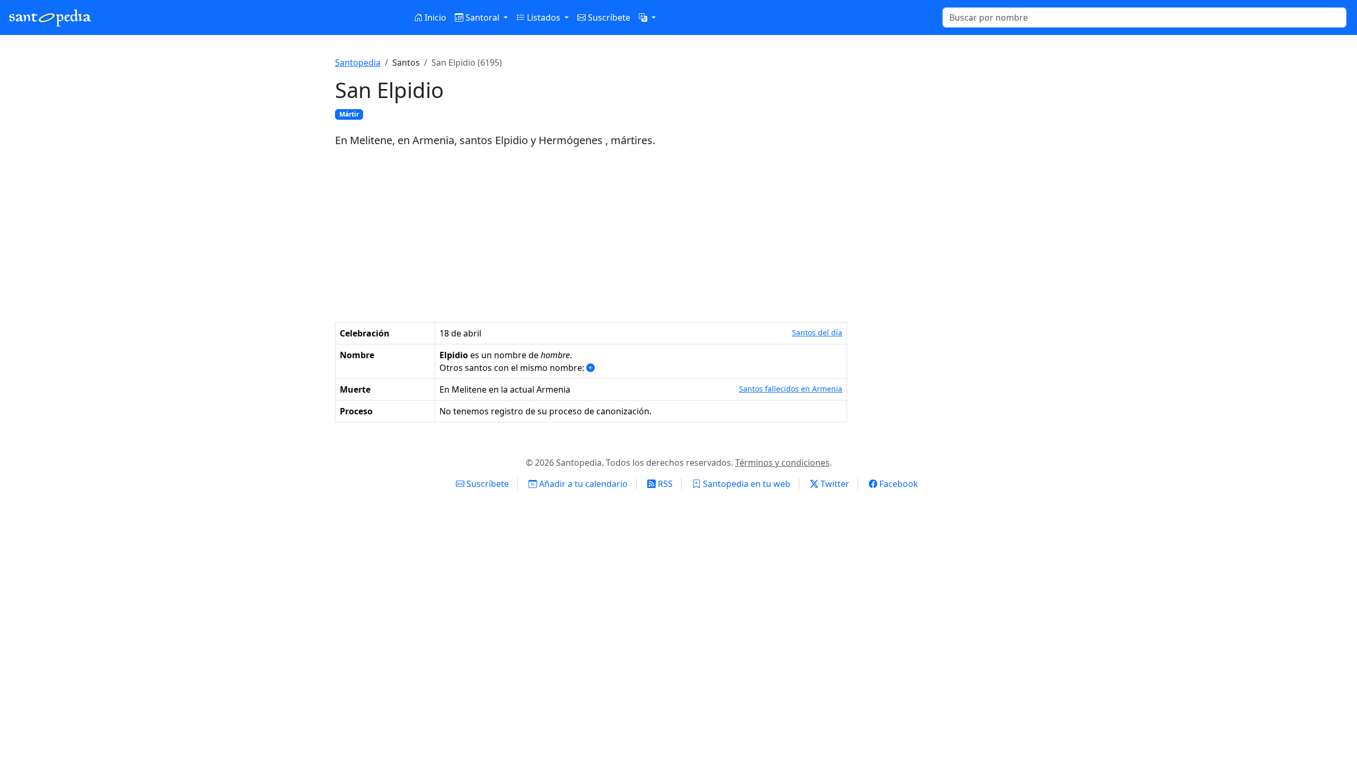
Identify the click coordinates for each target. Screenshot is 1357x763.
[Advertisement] (678, 235)
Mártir (349, 114)
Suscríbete (608, 17)
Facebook (897, 484)
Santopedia (358, 62)
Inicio (434, 17)
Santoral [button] (482, 17)
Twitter (833, 484)
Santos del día (817, 332)
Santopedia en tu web (745, 484)
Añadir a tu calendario (582, 484)
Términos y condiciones (782, 462)
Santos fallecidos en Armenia (790, 389)
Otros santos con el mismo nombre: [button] (512, 368)
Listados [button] (543, 17)
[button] (647, 17)
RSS (664, 484)
